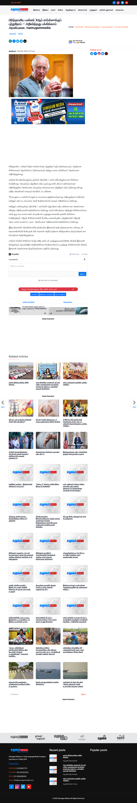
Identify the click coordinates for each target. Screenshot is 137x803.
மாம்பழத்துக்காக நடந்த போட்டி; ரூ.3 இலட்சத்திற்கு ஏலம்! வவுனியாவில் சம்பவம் (74, 555)
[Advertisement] (48, 146)
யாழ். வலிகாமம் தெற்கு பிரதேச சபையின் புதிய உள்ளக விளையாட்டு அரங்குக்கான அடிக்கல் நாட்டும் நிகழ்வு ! (73, 487)
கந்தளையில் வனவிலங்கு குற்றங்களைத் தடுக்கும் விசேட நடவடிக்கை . (19, 684)
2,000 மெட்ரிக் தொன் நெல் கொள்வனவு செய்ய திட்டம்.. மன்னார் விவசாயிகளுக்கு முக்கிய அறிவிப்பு (75, 423)
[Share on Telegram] (21, 41)
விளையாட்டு (82, 10)
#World (20, 34)
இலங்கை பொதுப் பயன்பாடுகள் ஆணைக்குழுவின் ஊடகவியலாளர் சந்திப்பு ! (75, 587)
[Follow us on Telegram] (91, 53)
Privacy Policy (14, 764)
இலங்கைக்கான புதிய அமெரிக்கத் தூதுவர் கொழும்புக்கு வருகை (75, 453)
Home (71, 27)
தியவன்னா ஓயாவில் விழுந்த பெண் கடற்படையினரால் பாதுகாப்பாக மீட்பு (46, 587)
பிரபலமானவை (67, 302)
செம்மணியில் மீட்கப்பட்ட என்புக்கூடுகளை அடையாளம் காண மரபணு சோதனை (46, 620)
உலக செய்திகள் (107, 27)
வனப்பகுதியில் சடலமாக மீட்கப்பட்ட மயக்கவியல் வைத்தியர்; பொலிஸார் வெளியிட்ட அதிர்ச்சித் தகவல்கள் (75, 620)
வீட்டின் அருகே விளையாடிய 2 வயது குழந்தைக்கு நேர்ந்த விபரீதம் (48, 421)
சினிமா (60, 10)
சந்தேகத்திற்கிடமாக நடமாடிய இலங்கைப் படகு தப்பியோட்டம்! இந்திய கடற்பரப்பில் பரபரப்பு (19, 620)
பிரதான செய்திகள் (121, 27)
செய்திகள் (79, 27)
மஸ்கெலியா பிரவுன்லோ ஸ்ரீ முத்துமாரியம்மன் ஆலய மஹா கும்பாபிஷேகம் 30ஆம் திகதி (73, 650)
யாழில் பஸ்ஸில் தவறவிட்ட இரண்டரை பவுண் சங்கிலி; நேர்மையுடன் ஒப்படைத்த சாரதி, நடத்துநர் (20, 588)
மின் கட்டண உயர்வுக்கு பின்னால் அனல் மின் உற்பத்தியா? (20, 421)
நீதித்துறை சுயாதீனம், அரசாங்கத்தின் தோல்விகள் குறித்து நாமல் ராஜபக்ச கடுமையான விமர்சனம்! (45, 556)
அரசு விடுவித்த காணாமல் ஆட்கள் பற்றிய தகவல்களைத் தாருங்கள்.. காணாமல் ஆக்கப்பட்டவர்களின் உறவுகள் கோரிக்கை (48, 386)
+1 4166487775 (21, 768)
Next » (83, 694)
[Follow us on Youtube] (106, 53)
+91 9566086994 (19, 776)
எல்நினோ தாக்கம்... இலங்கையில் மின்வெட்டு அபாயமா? (20, 485)
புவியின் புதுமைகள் (106, 10)
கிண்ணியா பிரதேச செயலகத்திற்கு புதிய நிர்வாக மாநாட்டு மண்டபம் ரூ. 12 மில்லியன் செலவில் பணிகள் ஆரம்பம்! (48, 651)
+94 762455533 (22, 772)
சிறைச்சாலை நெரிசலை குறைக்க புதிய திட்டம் (47, 453)
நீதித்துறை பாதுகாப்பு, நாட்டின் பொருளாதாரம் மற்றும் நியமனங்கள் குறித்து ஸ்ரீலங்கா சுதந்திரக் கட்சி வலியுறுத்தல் (21, 556)
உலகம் (53, 10)
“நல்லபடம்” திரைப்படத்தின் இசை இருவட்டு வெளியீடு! (47, 485)
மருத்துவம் (93, 10)
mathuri (12, 51)
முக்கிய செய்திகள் (28, 302)
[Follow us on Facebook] (95, 53)
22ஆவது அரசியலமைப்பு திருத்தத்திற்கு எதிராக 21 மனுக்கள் (18, 519)
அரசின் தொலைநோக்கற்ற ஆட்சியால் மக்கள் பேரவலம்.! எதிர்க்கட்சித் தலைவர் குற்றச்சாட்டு (19, 455)
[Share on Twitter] (17, 41)
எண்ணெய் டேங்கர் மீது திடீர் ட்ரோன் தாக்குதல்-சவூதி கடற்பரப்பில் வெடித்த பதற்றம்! (73, 684)
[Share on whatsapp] (10, 41)
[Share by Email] (25, 41)
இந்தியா (45, 10)
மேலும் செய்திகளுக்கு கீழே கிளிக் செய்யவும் (39, 289)
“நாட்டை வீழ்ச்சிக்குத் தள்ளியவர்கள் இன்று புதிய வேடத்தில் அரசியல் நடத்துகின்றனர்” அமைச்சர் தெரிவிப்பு (18, 652)
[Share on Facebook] (14, 41)
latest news (12, 34)
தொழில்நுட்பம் (71, 10)
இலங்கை (36, 10)
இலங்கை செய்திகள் (92, 27)
